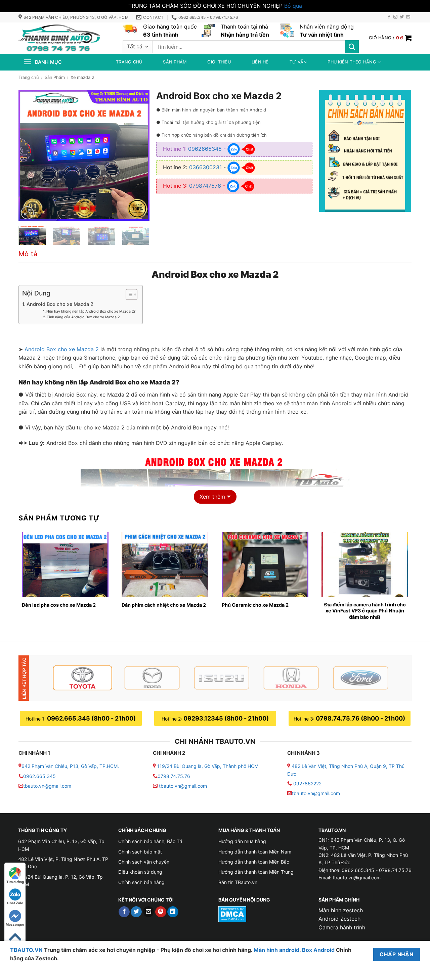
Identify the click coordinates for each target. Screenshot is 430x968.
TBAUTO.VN (26, 950)
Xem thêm (212, 496)
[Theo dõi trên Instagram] (395, 17)
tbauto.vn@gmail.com (47, 786)
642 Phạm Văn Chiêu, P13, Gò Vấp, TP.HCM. (70, 766)
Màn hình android (276, 950)
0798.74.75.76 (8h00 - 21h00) (360, 718)
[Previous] (30, 155)
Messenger (15, 924)
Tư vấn (298, 61)
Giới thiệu (219, 61)
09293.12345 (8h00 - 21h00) (226, 718)
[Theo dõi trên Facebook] (389, 17)
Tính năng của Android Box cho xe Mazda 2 (83, 317)
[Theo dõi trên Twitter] (402, 17)
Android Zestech (339, 918)
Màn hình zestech (340, 910)
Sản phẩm (174, 61)
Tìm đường (15, 882)
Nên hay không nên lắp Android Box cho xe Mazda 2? (91, 311)
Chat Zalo (15, 903)
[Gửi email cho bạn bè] (148, 912)
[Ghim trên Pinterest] (160, 912)
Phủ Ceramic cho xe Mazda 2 (257, 605)
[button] (390, 38)
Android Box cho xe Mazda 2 (60, 304)
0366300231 (205, 167)
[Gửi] (352, 46)
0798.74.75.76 (174, 776)
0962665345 (205, 148)
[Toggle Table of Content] (128, 294)
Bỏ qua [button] (293, 5)
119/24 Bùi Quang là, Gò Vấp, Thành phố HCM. (208, 766)
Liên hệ (260, 61)
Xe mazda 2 (82, 77)
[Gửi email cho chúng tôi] (408, 17)
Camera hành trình (341, 927)
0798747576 (205, 185)
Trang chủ (129, 61)
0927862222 (307, 783)
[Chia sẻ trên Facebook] (124, 912)
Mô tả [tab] (27, 254)
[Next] (138, 155)
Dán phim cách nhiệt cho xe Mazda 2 (164, 605)
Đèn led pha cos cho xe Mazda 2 (59, 605)
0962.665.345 (39, 776)
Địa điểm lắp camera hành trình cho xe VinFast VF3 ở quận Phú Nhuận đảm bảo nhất (365, 611)
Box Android (319, 950)
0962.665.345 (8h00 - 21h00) (91, 718)
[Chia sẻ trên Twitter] (136, 912)
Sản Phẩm (55, 77)
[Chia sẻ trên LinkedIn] (172, 912)
